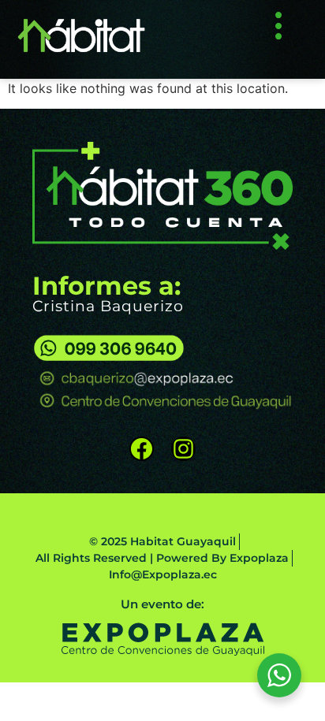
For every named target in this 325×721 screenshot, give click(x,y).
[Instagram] (183, 449)
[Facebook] (141, 449)
